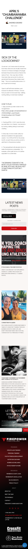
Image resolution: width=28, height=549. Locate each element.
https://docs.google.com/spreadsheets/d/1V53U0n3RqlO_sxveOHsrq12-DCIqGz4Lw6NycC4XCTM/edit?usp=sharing (14, 114)
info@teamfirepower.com (13, 515)
